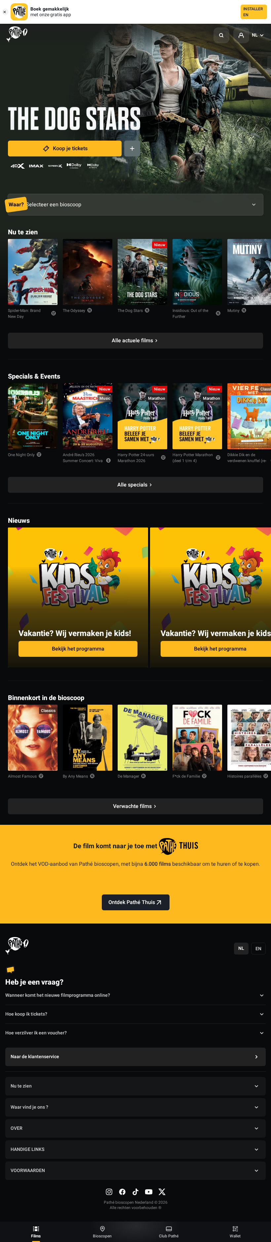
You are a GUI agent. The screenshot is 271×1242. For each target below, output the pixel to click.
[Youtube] (149, 1192)
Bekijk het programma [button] (78, 649)
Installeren (253, 12)
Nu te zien (21, 1086)
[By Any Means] (87, 738)
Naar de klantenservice (35, 1056)
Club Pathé (168, 1236)
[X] (162, 1192)
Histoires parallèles (244, 776)
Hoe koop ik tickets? (26, 1014)
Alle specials (132, 485)
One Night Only (21, 455)
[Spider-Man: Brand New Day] (33, 272)
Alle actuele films (132, 341)
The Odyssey (74, 311)
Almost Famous (22, 776)
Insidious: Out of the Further (190, 313)
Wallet (235, 1236)
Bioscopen (102, 1236)
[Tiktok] (135, 1192)
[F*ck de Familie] (197, 738)
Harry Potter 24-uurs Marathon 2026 (136, 458)
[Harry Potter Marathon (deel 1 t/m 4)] (197, 416)
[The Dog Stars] (142, 272)
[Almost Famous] (33, 738)
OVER (16, 1128)
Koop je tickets (70, 148)
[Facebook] (122, 1192)
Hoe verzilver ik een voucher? (36, 1032)
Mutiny (233, 311)
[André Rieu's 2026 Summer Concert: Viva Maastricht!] (87, 416)
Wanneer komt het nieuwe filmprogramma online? (57, 995)
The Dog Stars (130, 311)
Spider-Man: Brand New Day (24, 313)
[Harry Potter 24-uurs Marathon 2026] (142, 416)
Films (36, 1236)
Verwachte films (132, 806)
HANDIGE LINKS (27, 1149)
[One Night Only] (33, 416)
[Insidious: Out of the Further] (197, 272)
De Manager (128, 776)
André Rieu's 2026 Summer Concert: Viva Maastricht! (83, 461)
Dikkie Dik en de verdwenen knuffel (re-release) (246, 461)
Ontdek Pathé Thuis (131, 902)
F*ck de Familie (186, 776)
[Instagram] (109, 1192)
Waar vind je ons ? (29, 1107)
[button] (221, 35)
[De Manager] (142, 738)
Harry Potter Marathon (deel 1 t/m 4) (193, 458)
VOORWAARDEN (28, 1170)
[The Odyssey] (87, 272)
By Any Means (75, 776)
